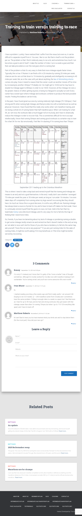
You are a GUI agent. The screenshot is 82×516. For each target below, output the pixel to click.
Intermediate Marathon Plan (62, 501)
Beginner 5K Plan (37, 496)
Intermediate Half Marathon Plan (38, 501)
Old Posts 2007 (67, 506)
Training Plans (69, 3)
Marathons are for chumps (20, 469)
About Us (36, 3)
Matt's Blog (17, 240)
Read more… (63, 431)
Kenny (16, 212)
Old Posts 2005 (41, 506)
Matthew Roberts (22, 313)
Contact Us (70, 8)
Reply (74, 283)
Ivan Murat (19, 285)
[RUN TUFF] (16, 6)
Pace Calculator (57, 8)
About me (16, 496)
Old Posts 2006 (54, 506)
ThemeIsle (73, 511)
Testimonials (28, 506)
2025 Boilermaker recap (19, 447)
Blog (45, 3)
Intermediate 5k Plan (17, 501)
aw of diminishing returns (63, 79)
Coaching (55, 3)
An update (13, 425)
